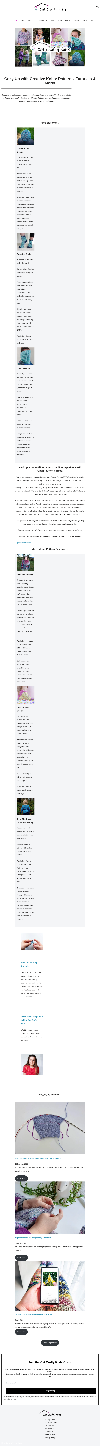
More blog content (50, 1343)
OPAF (85, 20)
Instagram (76, 20)
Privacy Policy (50, 1438)
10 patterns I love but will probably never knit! (33, 1238)
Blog (52, 20)
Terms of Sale (50, 1435)
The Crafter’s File (50, 1423)
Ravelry (68, 20)
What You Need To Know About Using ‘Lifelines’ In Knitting (38, 1158)
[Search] (92, 20)
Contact (29, 20)
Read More (21, 1178)
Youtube (59, 20)
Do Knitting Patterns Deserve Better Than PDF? (33, 1314)
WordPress (18, 1443)
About (22, 20)
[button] (47, 20)
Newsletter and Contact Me (49, 1430)
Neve (3, 1443)
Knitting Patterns (50, 1420)
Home (15, 20)
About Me (50, 1426)
